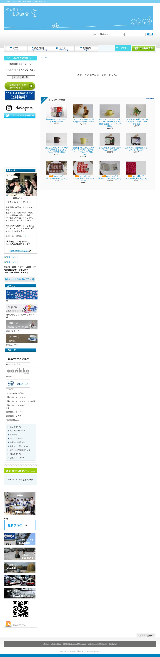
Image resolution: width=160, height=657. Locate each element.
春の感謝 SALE (12, 420)
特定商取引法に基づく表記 (74, 644)
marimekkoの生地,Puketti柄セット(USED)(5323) (83, 178)
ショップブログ (63, 48)
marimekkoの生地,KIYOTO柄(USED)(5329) (109, 177)
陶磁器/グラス (12, 345)
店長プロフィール (17, 458)
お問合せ (86, 48)
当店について (15, 427)
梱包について (15, 454)
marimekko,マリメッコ (15, 364)
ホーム (16, 48)
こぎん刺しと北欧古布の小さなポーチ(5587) (136, 149)
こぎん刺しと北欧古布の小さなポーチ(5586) (109, 149)
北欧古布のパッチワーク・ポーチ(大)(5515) (56, 120)
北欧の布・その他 (13, 416)
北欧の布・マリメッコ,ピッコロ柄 (20, 401)
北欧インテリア (12, 331)
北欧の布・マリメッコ (15, 397)
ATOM (23, 625)
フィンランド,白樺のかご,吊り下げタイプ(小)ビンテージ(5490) (136, 121)
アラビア (10, 389)
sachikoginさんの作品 (15, 393)
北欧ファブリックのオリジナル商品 (20, 316)
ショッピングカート (143, 48)
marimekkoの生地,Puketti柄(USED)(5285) (56, 177)
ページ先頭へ (146, 635)
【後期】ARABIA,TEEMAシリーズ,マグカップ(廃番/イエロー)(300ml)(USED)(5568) (83, 151)
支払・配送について (39, 48)
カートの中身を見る (20, 470)
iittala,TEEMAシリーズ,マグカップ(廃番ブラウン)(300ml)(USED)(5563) (56, 150)
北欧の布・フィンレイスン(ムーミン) (20, 406)
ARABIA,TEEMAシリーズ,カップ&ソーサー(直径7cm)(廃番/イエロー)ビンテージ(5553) (109, 122)
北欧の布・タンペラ (14, 412)
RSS (15, 625)
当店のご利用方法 (17, 442)
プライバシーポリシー (97, 644)
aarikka (9, 377)
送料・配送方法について (20, 450)
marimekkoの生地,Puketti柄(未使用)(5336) (136, 177)
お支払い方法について (19, 446)
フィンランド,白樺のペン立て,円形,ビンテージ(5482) (83, 120)
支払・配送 (56, 644)
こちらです (27, 236)
